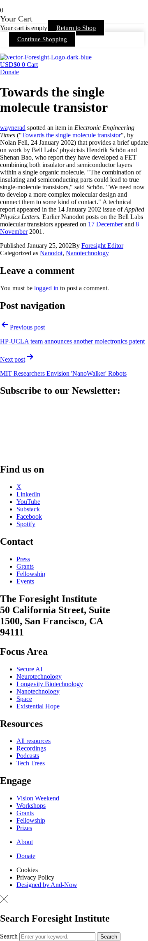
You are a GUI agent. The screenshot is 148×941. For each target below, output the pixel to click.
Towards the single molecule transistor (71, 135)
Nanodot (51, 252)
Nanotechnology (87, 252)
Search (9, 936)
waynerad (12, 127)
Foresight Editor (102, 245)
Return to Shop (76, 27)
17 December (105, 224)
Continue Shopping (42, 39)
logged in (46, 288)
